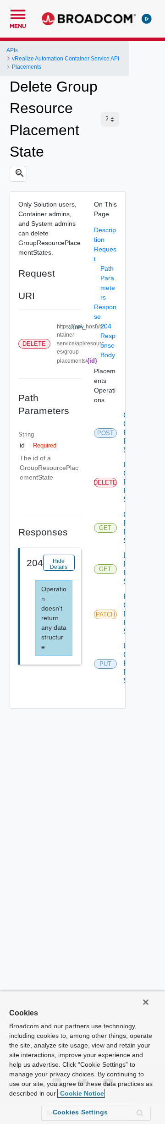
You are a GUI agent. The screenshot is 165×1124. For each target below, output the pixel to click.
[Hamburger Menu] (18, 13)
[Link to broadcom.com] (89, 19)
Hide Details (58, 564)
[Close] (145, 1002)
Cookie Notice (81, 1093)
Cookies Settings (80, 1112)
